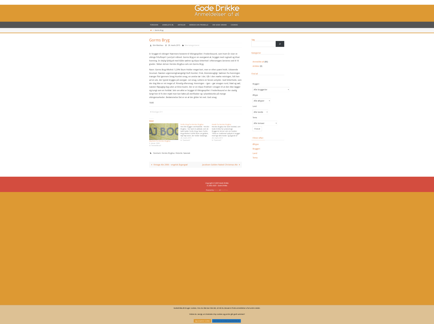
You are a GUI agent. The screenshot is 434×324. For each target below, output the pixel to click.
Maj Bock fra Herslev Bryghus (159, 141)
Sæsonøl (186, 153)
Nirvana (216, 190)
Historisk (179, 153)
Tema (255, 157)
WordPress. (224, 190)
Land (255, 153)
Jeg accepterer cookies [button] (202, 321)
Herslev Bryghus (168, 153)
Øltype (256, 144)
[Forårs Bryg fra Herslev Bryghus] (196, 132)
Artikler (256, 66)
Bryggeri (256, 148)
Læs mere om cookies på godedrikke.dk (226, 321)
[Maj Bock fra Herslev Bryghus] (163, 131)
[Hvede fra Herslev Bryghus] (227, 132)
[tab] (268, 144)
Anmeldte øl (258, 61)
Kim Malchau (158, 45)
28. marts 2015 (174, 45)
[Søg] (280, 44)
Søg (253, 39)
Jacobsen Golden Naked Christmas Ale (220, 164)
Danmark (157, 153)
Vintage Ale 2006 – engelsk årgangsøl (170, 164)
